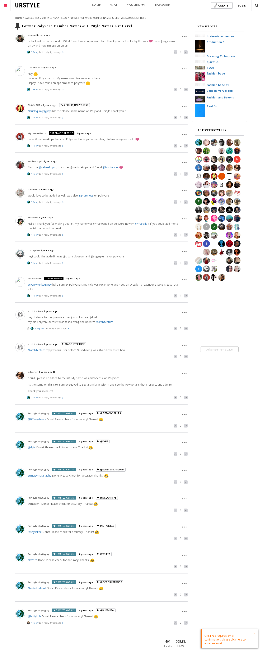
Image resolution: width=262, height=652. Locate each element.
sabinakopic (35, 161)
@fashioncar (110, 167)
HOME (96, 5)
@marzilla (141, 223)
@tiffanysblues (110, 413)
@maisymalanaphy (111, 469)
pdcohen (33, 371)
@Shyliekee (106, 525)
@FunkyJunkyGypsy (76, 105)
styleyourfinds (37, 133)
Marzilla (33, 217)
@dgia (103, 441)
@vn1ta (104, 554)
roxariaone (34, 278)
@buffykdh (107, 610)
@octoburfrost (110, 582)
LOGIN (242, 5)
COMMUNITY (136, 5)
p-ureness (34, 189)
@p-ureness (86, 195)
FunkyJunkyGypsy (38, 413)
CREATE (223, 5)
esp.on (32, 35)
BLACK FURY (35, 105)
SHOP (114, 5)
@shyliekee (35, 532)
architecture (35, 311)
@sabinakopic (47, 167)
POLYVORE (162, 5)
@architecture (104, 322)
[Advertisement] (219, 349)
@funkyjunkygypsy (39, 111)
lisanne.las (35, 67)
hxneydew (34, 250)
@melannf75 (108, 497)
